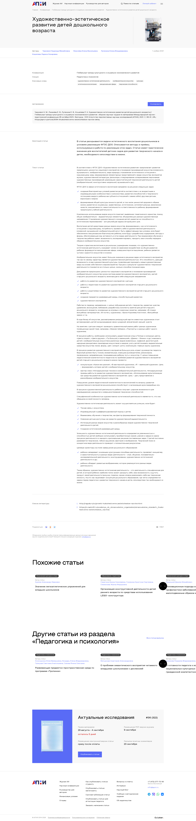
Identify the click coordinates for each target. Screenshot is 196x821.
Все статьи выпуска (155, 638)
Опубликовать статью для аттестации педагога (97, 800)
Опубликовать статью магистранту (95, 790)
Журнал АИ (57, 3)
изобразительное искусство (123, 81)
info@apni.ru (86, 537)
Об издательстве (124, 800)
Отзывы (62, 800)
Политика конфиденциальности (59, 817)
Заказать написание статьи (97, 805)
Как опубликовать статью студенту (97, 783)
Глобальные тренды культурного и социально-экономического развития (78, 10)
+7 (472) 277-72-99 (156, 781)
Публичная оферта (103, 817)
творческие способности (128, 84)
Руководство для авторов (97, 3)
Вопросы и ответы (125, 781)
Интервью (121, 786)
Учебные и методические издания (127, 795)
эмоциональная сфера (108, 84)
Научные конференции (74, 3)
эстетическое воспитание (87, 84)
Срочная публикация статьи (98, 795)
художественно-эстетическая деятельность (94, 81)
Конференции (45, 10)
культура (140, 81)
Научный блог (122, 790)
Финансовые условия (68, 796)
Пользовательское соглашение (83, 817)
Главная (35, 10)
